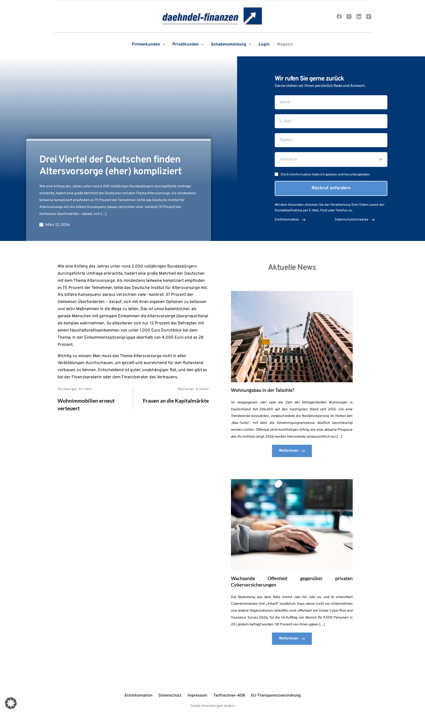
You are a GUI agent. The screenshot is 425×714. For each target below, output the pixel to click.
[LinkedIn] (358, 16)
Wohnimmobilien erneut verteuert (86, 404)
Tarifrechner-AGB (229, 695)
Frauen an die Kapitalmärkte (176, 400)
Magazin (285, 44)
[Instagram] (349, 16)
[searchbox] (332, 159)
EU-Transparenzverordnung (276, 695)
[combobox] (331, 159)
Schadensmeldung (228, 44)
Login (264, 44)
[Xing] (368, 16)
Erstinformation (138, 695)
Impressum (197, 695)
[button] (11, 703)
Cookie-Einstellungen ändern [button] (212, 706)
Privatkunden (185, 44)
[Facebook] (339, 16)
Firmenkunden (146, 44)
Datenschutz (170, 695)
